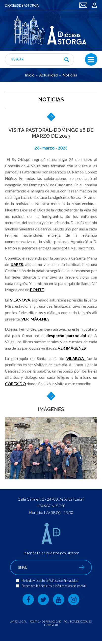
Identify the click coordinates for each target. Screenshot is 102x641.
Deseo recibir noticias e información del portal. (54, 586)
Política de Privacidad (63, 581)
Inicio (29, 75)
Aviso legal (18, 621)
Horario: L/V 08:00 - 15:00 (51, 512)
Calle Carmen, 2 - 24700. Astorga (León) (51, 499)
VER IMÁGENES (35, 319)
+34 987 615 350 (51, 505)
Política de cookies (78, 621)
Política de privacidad (45, 621)
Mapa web (51, 624)
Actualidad (48, 75)
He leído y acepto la (35, 581)
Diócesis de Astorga (22, 5)
